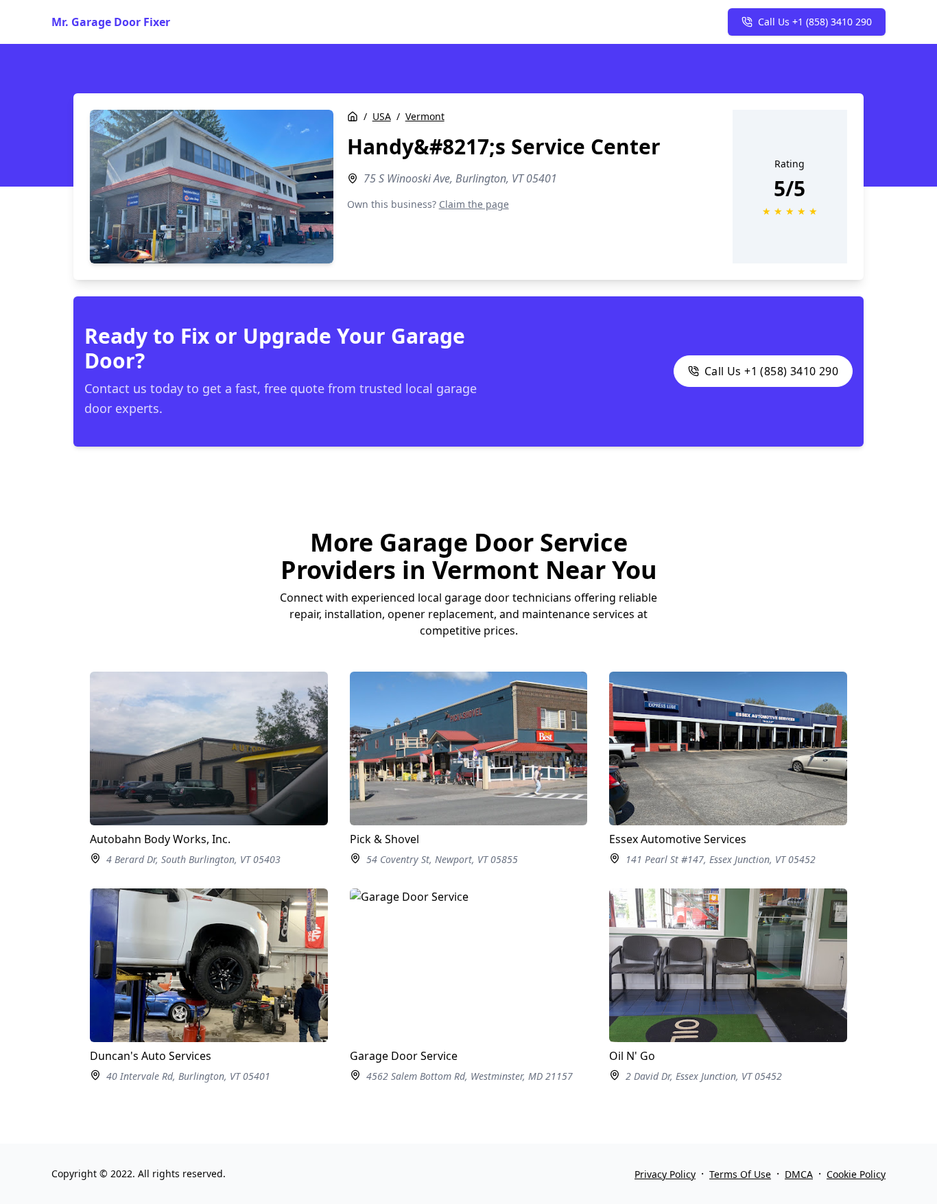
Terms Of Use (740, 1174)
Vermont (424, 116)
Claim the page (474, 204)
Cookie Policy (856, 1174)
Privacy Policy (665, 1174)
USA (381, 116)
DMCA (799, 1174)
